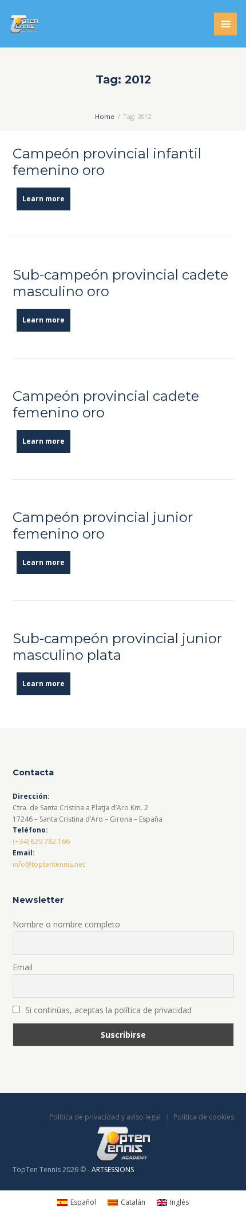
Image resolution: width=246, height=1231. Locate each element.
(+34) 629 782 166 (41, 841)
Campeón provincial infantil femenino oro (107, 161)
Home (104, 116)
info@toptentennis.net (49, 864)
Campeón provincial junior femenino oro (103, 525)
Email (23, 967)
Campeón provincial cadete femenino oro (106, 404)
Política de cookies (203, 1117)
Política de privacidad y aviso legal (105, 1117)
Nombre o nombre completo (66, 924)
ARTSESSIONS (113, 1169)
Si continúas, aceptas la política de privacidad (107, 1010)
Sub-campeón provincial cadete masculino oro (120, 283)
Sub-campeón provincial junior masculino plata (117, 646)
